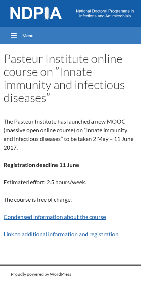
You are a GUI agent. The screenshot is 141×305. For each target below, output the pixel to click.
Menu (28, 35)
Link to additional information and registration (61, 234)
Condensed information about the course (55, 216)
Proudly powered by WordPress (41, 274)
